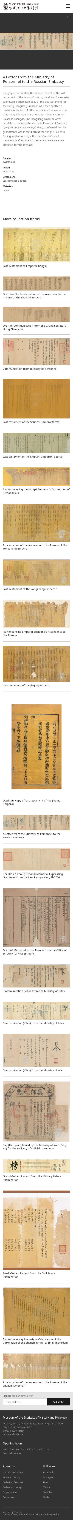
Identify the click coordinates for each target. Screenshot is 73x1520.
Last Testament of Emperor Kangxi (25, 266)
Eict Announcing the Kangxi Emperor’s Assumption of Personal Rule (36, 490)
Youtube (47, 1492)
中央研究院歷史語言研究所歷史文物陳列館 (21, 6)
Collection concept (12, 1487)
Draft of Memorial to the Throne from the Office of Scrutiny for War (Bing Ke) (35, 951)
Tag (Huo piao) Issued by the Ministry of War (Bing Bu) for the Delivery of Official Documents (34, 1146)
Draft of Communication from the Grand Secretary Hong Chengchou (34, 327)
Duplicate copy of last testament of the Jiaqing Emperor (31, 802)
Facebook (48, 1472)
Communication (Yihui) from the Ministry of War (33, 1070)
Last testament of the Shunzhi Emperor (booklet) (33, 456)
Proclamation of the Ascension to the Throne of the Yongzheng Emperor (35, 546)
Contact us (8, 1497)
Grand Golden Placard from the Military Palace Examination (32, 1177)
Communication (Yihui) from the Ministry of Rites (34, 991)
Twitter (47, 1487)
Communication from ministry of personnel (30, 368)
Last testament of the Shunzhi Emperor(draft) (31, 422)
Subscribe (58, 1401)
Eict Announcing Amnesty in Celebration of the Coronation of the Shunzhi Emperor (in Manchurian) (35, 1340)
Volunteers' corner (12, 1512)
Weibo (46, 1497)
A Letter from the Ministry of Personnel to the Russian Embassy (32, 835)
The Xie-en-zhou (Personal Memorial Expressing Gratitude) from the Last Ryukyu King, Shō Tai (33, 875)
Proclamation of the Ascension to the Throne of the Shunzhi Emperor (35, 1383)
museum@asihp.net (13, 1434)
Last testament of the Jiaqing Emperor (27, 685)
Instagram (48, 1477)
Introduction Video (13, 1472)
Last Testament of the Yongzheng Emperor (30, 589)
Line (45, 1482)
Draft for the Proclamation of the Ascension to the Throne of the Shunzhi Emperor (34, 295)
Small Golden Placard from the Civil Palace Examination (29, 1274)
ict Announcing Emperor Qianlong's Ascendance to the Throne (34, 633)
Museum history (11, 1477)
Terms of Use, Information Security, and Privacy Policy (31, 1514)
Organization (10, 1492)
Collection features (13, 1482)
